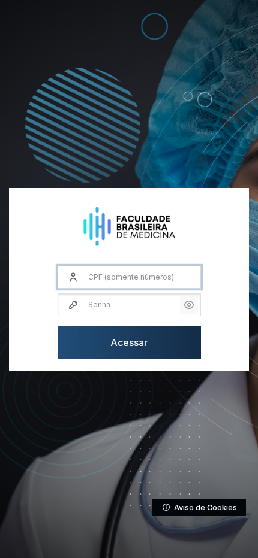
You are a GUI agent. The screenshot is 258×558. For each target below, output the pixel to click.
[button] (189, 305)
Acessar (129, 342)
